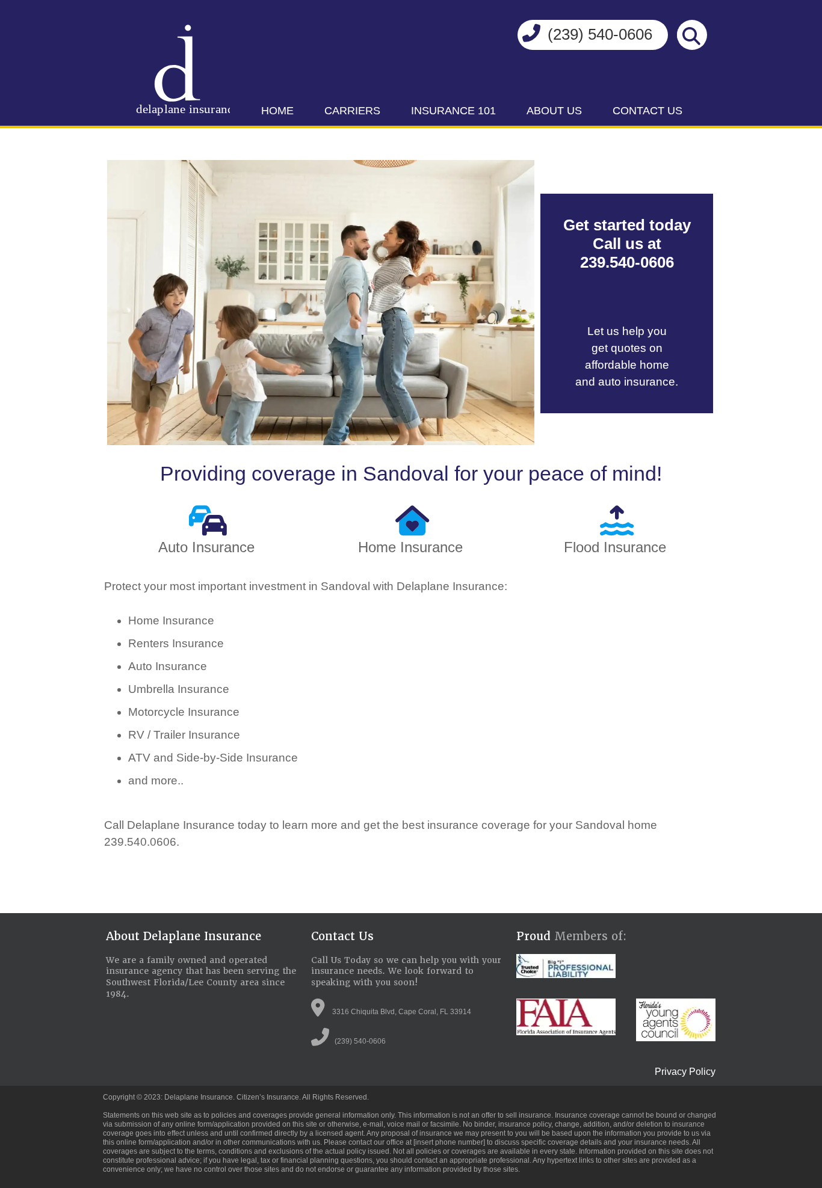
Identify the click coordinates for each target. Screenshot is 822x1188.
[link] (277, 111)
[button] (535, 36)
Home (277, 111)
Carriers (352, 111)
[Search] (691, 36)
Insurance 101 (453, 111)
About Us (554, 111)
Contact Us (647, 111)
